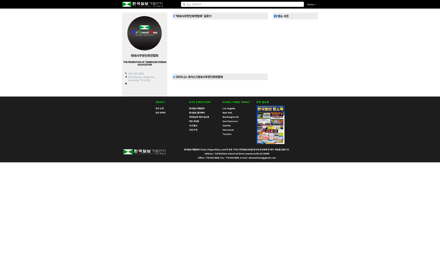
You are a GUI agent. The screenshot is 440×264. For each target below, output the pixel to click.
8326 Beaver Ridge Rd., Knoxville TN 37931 (141, 78)
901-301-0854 (136, 73)
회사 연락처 (161, 112)
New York (227, 112)
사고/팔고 (193, 125)
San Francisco (230, 121)
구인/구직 (193, 129)
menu (310, 4)
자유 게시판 (194, 121)
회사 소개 (160, 108)
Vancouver (228, 129)
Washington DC (231, 116)
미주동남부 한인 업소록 (199, 116)
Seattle (226, 125)
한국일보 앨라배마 (197, 112)
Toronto (227, 134)
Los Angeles (229, 108)
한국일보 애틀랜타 (197, 108)
